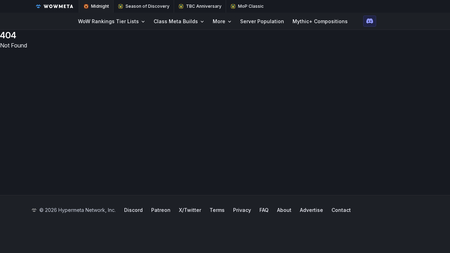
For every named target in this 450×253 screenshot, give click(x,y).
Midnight (100, 6)
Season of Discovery (147, 6)
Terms (217, 210)
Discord (133, 210)
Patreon (161, 210)
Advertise (311, 210)
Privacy (242, 210)
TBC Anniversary (203, 6)
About (284, 210)
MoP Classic (251, 6)
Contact (341, 210)
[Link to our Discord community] (369, 21)
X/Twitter (190, 210)
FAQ (264, 210)
